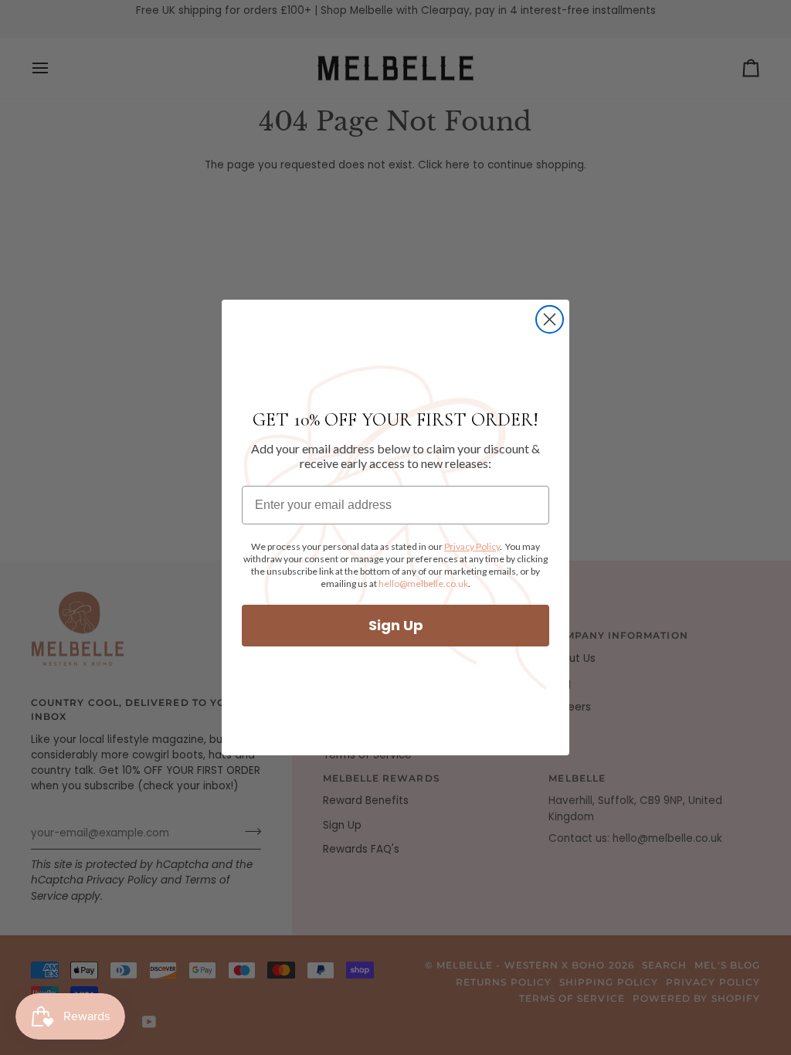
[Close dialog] (549, 319)
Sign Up (395, 625)
